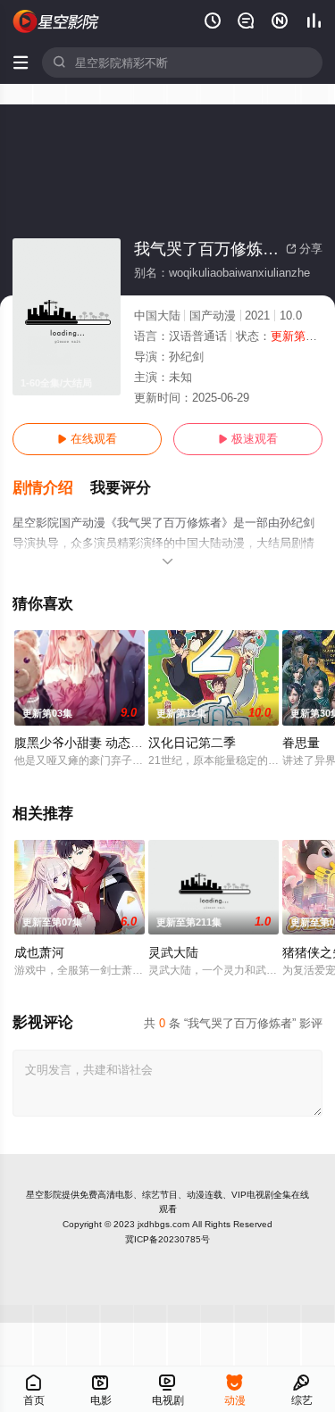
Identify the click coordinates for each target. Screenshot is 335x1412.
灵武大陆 (173, 952)
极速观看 (248, 438)
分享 (304, 248)
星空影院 (44, 1195)
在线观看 (87, 438)
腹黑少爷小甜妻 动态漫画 (84, 742)
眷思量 (301, 742)
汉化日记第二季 (192, 742)
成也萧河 (39, 952)
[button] (51, 488)
